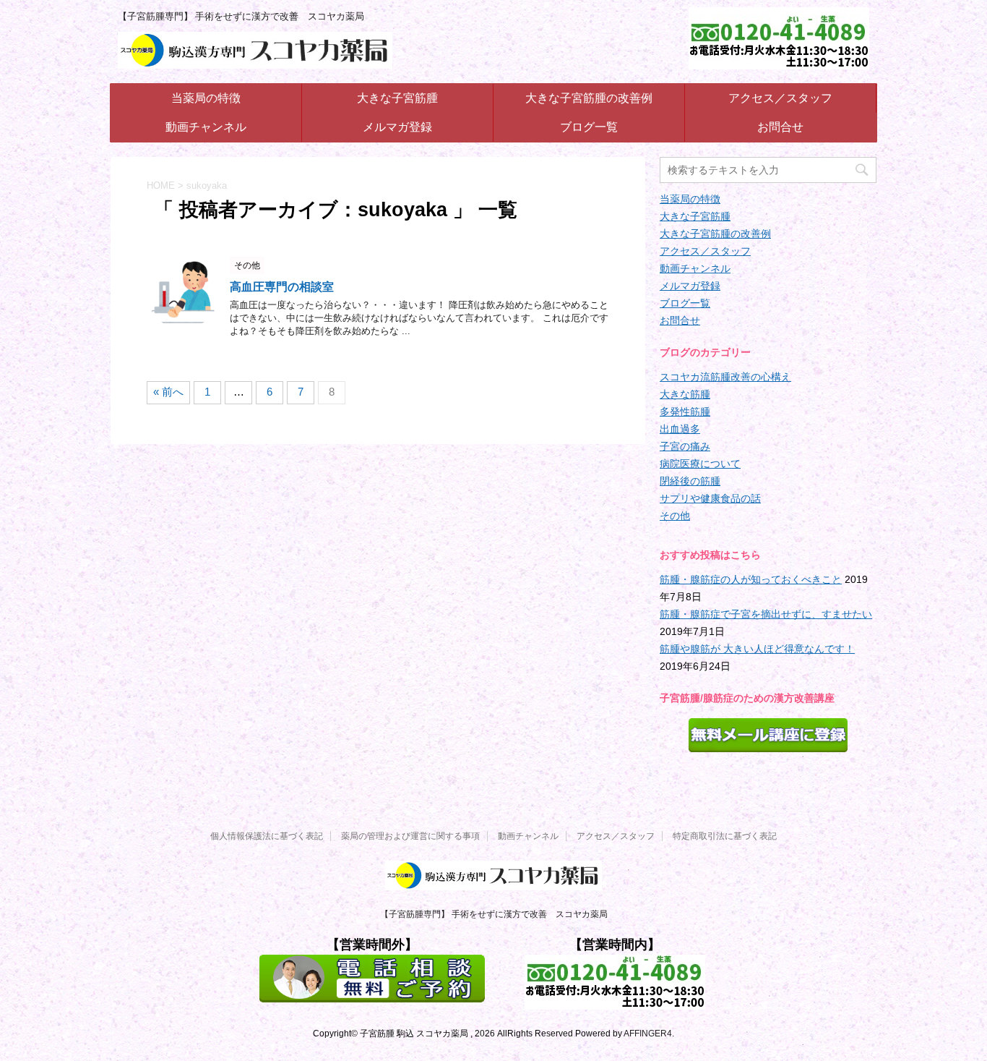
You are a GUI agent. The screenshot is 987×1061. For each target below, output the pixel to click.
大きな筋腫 (685, 394)
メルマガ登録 (397, 127)
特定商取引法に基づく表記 (725, 836)
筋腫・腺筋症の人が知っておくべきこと (751, 579)
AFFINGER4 (648, 1033)
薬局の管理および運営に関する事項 (410, 836)
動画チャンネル (205, 127)
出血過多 (680, 429)
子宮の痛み (685, 446)
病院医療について (700, 463)
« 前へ (168, 391)
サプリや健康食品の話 (710, 498)
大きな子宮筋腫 (397, 98)
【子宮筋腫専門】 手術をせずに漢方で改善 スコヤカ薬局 (494, 914)
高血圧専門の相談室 (282, 287)
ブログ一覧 (589, 127)
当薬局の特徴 (206, 98)
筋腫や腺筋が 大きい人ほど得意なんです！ (757, 649)
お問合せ (780, 127)
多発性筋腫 (685, 411)
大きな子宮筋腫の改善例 (588, 98)
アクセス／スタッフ (780, 98)
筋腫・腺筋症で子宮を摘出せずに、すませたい (766, 614)
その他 (675, 515)
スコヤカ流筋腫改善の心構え (725, 377)
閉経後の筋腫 (690, 481)
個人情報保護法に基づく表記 (266, 836)
